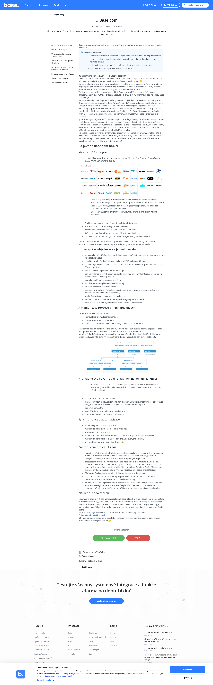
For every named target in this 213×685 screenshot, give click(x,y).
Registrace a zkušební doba (90, 561)
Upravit (186, 678)
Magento (71, 654)
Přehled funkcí (39, 633)
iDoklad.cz (93, 645)
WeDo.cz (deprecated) (97, 637)
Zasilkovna (93, 633)
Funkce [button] (28, 5)
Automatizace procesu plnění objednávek (61, 64)
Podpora (113, 637)
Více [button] (67, 5)
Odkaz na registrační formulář (92, 515)
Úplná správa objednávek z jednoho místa (61, 57)
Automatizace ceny (41, 650)
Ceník (56, 5)
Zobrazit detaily (44, 680)
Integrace (44, 5)
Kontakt (113, 633)
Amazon (71, 637)
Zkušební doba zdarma (59, 85)
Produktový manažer (42, 645)
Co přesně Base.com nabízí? (60, 46)
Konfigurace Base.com (88, 556)
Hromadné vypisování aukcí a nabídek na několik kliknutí (62, 70)
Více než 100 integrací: (59, 52)
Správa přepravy (40, 654)
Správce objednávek (42, 637)
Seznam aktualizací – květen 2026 (157, 648)
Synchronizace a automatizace (62, 76)
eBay (70, 641)
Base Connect (39, 662)
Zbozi (70, 633)
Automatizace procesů (43, 658)
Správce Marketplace (42, 641)
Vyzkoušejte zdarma (193, 5)
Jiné (90, 654)
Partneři (113, 645)
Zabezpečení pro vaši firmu (61, 80)
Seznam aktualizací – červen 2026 (157, 632)
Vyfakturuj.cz (94, 650)
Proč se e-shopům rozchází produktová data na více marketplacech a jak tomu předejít (160, 657)
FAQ (112, 641)
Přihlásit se (172, 5)
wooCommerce (74, 650)
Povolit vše (187, 669)
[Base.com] (11, 5)
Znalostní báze (96, 26)
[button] (150, 5)
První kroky (107, 26)
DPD (91, 641)
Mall (69, 645)
